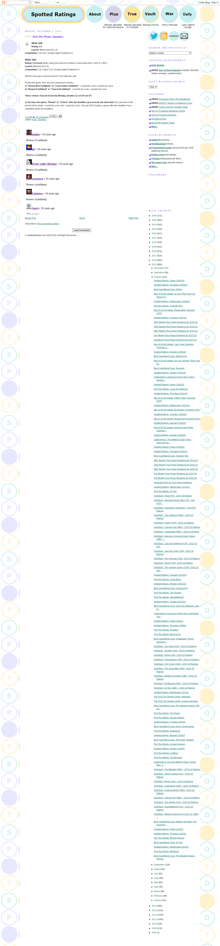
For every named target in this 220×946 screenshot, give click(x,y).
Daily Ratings (157, 65)
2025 (154, 220)
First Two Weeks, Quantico (48, 36)
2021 (154, 238)
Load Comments (82, 230)
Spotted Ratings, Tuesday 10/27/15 (170, 318)
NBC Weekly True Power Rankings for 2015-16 (176, 469)
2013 (154, 910)
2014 (154, 906)
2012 (154, 915)
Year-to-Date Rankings (170, 70)
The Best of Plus (158, 119)
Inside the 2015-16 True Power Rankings (173, 482)
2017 (154, 256)
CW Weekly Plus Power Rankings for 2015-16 (175, 340)
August (157, 869)
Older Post (133, 218)
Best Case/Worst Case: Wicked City (170, 356)
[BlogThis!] (54, 116)
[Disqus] (81, 171)
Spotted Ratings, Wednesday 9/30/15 (171, 847)
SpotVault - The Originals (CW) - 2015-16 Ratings (177, 558)
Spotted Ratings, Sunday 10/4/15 (169, 748)
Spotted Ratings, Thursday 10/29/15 (170, 285)
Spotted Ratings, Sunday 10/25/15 (170, 373)
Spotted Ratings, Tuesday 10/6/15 (169, 722)
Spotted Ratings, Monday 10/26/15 (170, 352)
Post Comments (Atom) (48, 224)
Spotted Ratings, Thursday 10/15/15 (170, 451)
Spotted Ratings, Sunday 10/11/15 (170, 602)
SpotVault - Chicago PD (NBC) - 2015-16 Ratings (177, 798)
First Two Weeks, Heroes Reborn (169, 718)
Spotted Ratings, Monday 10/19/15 (170, 423)
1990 (154, 932)
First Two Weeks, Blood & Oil (167, 634)
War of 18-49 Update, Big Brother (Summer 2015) (177, 410)
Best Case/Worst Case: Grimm (168, 289)
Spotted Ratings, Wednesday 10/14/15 (172, 487)
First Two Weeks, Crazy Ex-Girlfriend (171, 389)
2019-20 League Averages (163, 115)
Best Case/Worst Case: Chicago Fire (171, 588)
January (158, 900)
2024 (154, 224)
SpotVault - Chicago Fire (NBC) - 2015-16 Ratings (177, 527)
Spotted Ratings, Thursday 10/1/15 (170, 834)
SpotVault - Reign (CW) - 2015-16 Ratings (173, 563)
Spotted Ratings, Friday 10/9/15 (168, 621)
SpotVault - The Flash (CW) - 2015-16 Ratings (175, 646)
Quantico (42, 119)
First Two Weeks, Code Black (167, 579)
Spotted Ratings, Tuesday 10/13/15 (170, 575)
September (159, 865)
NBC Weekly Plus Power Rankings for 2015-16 (176, 331)
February (158, 896)
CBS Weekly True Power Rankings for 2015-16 (176, 465)
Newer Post (30, 218)
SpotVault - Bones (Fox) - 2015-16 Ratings (173, 781)
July (156, 873)
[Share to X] (57, 116)
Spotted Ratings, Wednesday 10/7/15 (171, 692)
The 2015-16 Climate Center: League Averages (176, 701)
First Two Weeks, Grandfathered (169, 597)
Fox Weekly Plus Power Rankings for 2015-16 (175, 335)
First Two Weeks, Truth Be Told (168, 306)
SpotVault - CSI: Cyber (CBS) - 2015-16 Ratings (176, 664)
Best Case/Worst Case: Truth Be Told (171, 456)
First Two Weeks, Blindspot (166, 851)
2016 (154, 260)
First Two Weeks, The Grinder (167, 593)
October (158, 277)
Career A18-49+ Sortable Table (173, 107)
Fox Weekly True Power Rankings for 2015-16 (175, 473)
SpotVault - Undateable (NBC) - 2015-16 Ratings (176, 532)
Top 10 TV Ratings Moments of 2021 (168, 111)
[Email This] (50, 116)
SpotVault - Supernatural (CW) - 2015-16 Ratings (176, 659)
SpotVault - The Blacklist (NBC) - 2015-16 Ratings (177, 769)
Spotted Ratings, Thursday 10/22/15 (170, 393)
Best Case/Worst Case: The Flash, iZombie (174, 740)
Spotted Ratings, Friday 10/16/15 (169, 447)
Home (82, 218)
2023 (154, 229)
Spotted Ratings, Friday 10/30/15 (169, 280)
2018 (154, 251)
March (157, 891)
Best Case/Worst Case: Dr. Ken (168, 842)
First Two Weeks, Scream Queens (169, 744)
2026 (154, 215)
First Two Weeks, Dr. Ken (165, 491)
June (156, 878)
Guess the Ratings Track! (162, 123)
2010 (154, 924)
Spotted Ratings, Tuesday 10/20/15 (170, 414)
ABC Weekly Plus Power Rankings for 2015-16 (175, 322)
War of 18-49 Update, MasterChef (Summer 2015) (177, 419)
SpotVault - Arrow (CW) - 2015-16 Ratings (173, 655)
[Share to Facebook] (60, 116)
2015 (154, 264)
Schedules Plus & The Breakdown (174, 99)
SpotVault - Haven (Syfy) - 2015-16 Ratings (174, 523)
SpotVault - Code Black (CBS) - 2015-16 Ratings (176, 786)
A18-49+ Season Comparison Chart (175, 103)
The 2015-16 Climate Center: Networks (172, 697)
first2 (34, 119)
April (156, 887)
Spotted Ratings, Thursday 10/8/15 (170, 625)
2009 (154, 928)
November (159, 272)
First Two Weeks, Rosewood (167, 731)
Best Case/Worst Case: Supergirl (169, 368)
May (156, 882)
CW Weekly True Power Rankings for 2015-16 (175, 478)
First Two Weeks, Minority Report (169, 838)
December (159, 268)
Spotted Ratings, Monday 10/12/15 (170, 584)
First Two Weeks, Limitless (166, 753)
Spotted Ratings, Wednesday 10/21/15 (172, 405)
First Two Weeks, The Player (167, 713)
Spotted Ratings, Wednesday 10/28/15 (172, 301)
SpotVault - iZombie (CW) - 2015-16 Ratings (174, 651)
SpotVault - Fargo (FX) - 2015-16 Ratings (173, 496)
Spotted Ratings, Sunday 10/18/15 (170, 435)
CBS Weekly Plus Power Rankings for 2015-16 (175, 327)
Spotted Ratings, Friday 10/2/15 (168, 829)
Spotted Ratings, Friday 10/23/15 (169, 384)
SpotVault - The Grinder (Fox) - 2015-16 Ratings (176, 802)
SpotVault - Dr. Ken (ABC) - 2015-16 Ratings (174, 688)
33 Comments (42, 117)
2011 (154, 919)
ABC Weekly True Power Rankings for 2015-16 (176, 460)
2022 (154, 233)
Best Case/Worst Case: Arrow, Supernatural (174, 726)
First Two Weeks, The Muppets (168, 757)
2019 (154, 247)
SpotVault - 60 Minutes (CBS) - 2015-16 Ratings (176, 683)
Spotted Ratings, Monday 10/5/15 (169, 735)
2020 (154, 242)
